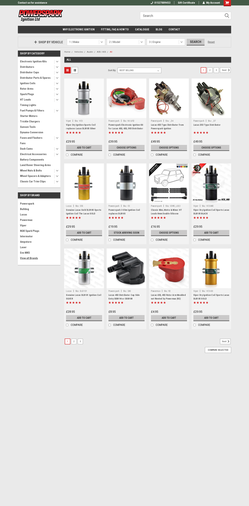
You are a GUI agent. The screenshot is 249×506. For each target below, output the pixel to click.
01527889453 (162, 2)
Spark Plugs (27, 94)
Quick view (84, 115)
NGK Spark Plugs (29, 231)
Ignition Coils (27, 83)
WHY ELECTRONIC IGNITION (79, 29)
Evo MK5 (25, 252)
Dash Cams (26, 148)
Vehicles (78, 52)
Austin (90, 52)
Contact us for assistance (32, 2)
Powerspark (27, 203)
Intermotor (26, 236)
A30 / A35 (101, 52)
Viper (23, 225)
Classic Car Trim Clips (33, 181)
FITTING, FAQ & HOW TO (115, 29)
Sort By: (112, 70)
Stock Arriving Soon (126, 232)
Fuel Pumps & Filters (32, 110)
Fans (23, 143)
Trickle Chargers (30, 121)
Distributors (27, 67)
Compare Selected (218, 350)
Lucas (23, 214)
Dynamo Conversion (31, 132)
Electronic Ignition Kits (33, 61)
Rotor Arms (26, 88)
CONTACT (174, 29)
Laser (23, 247)
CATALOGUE (142, 29)
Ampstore (26, 241)
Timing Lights (28, 105)
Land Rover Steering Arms (35, 165)
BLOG (159, 29)
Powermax (26, 220)
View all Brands (29, 258)
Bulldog (24, 209)
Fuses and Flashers (31, 137)
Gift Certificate (186, 2)
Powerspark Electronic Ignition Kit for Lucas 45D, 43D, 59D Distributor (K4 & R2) (125, 128)
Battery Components (32, 159)
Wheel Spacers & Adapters (35, 176)
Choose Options (126, 147)
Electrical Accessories (33, 154)
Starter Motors (28, 116)
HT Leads (25, 99)
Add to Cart (84, 147)
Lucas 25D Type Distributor (207, 125)
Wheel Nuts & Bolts (31, 170)
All (111, 52)
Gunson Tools (28, 127)
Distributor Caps (29, 72)
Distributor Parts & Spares (35, 77)
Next (224, 70)
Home (67, 52)
